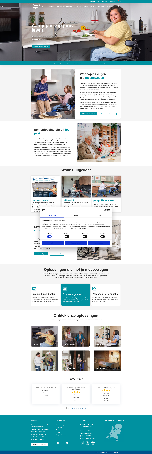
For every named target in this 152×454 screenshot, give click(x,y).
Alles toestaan (99, 243)
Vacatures (58, 430)
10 (85, 408)
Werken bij (101, 6)
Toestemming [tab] (52, 215)
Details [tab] (76, 215)
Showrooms (59, 427)
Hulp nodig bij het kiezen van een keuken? (103, 201)
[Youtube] (67, 443)
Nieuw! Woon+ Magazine (40, 200)
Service (85, 6)
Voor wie (78, 6)
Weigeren (53, 243)
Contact (109, 6)
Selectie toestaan (76, 243)
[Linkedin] (58, 443)
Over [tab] (99, 215)
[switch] (67, 236)
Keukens (51, 6)
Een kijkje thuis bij (68, 200)
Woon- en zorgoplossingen (65, 6)
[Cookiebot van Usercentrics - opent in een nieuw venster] (103, 210)
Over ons (93, 6)
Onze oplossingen (60, 425)
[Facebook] (62, 443)
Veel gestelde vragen (61, 435)
